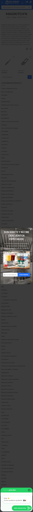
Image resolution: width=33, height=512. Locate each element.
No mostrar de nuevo (17, 280)
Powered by (6, 490)
